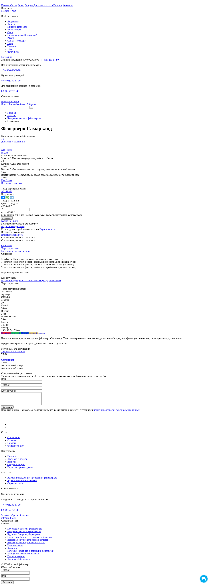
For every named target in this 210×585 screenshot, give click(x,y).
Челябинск (13, 51)
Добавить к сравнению (13, 141)
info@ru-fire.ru (8, 518)
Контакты (68, 5)
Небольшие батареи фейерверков (24, 528)
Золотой (33, 333)
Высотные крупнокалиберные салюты (27, 539)
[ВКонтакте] (3, 197)
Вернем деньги (47, 229)
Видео (4, 152)
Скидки (29, 5)
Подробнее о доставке (12, 226)
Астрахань (12, 21)
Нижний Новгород (17, 27)
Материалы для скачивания (15, 251)
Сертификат (7, 359)
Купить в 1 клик (9, 221)
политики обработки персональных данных (116, 410)
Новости (11, 443)
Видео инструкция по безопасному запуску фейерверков (31, 280)
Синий (25, 333)
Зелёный (16, 333)
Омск (10, 32)
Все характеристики (11, 183)
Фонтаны (12, 548)
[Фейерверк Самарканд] (1, 147)
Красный (6, 333)
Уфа (9, 49)
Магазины (6, 57)
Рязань (10, 38)
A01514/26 (6, 191)
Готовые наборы (16, 556)
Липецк (11, 24)
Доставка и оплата (43, 5)
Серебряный (41, 333)
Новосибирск (14, 29)
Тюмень (11, 46)
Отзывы (11, 440)
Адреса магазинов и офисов (22, 480)
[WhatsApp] (7, 197)
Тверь (10, 43)
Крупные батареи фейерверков (23, 534)
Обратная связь (15, 483)
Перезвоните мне (10, 101)
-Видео (6, 150)
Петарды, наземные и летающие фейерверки (30, 551)
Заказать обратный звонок (15, 515)
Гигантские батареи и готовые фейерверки (29, 537)
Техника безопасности (13, 351)
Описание (6, 245)
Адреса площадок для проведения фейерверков (32, 477)
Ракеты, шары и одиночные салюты (26, 542)
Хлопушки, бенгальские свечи (23, 553)
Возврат (11, 461)
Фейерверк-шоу (15, 445)
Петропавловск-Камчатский (22, 35)
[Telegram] (12, 197)
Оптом (13, 5)
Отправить (7, 407)
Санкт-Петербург (16, 40)
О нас (21, 5)
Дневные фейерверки (18, 559)
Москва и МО (8, 11)
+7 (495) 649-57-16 (10, 70)
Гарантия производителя (20, 467)
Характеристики (10, 248)
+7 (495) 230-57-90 (10, 80)
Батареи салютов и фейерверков (24, 531)
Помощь (57, 5)
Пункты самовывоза (12, 234)
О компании (13, 437)
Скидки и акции (16, 464)
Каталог (5, 5)
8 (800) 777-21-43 (10, 91)
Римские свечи (15, 545)
